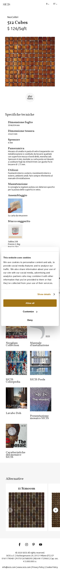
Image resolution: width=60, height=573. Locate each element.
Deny (30, 320)
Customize (28, 311)
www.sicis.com (24, 567)
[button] (56, 510)
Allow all (30, 303)
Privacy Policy (38, 567)
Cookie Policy (52, 567)
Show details (44, 294)
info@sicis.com (9, 567)
